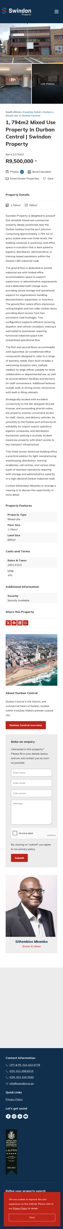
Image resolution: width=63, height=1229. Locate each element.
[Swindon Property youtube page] (25, 1116)
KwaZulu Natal (32, 112)
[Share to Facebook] (14, 623)
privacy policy (26, 849)
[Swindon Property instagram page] (14, 1116)
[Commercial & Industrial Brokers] (16, 11)
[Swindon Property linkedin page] (19, 1116)
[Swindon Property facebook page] (8, 1116)
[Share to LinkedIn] (19, 623)
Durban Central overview (26, 725)
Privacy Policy (14, 1099)
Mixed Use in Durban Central (23, 115)
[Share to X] (8, 623)
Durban (47, 112)
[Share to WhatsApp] (25, 623)
